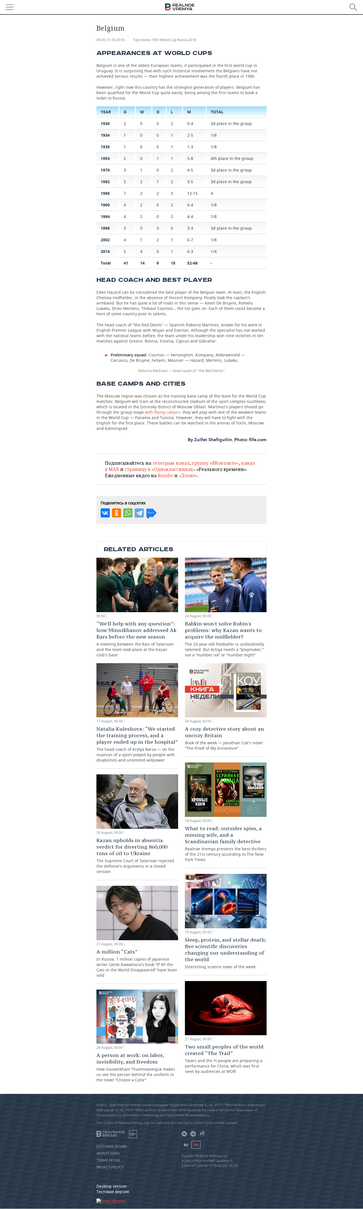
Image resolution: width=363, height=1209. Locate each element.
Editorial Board (111, 1147)
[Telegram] (139, 512)
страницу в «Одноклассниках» (159, 469)
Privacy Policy (109, 1167)
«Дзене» (188, 475)
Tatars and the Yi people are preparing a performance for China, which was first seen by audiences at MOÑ (224, 1058)
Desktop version (111, 1186)
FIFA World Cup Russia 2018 (174, 39)
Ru (186, 1145)
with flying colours (162, 412)
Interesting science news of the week (226, 953)
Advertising (108, 1153)
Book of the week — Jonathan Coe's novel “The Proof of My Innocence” (224, 738)
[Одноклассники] (116, 512)
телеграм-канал (171, 463)
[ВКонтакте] (105, 512)
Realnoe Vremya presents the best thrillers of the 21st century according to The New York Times (225, 843)
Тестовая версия (112, 1191)
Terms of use (108, 1160)
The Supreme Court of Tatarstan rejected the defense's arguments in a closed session (135, 855)
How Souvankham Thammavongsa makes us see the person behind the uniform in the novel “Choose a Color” (135, 1067)
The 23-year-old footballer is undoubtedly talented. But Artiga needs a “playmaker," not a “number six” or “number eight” (224, 639)
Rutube (165, 475)
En (196, 1145)
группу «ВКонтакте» (215, 463)
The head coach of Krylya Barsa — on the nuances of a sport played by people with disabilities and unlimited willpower (137, 744)
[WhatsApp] (127, 512)
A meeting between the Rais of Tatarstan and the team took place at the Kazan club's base (136, 639)
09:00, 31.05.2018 (110, 39)
